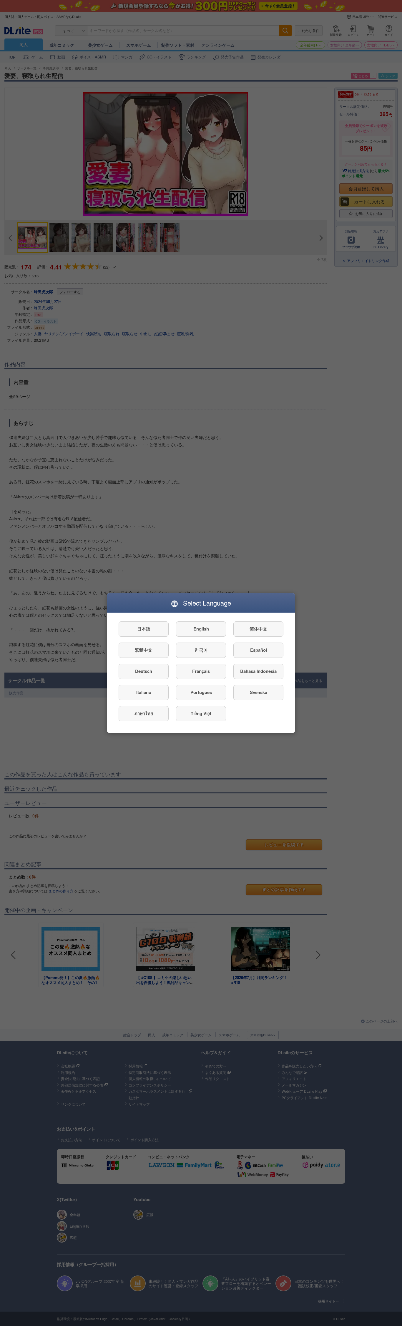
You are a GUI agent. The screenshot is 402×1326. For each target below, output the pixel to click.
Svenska (258, 692)
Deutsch (143, 671)
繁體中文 (143, 650)
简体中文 (258, 629)
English (201, 629)
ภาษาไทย (143, 713)
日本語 (143, 629)
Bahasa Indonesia (258, 671)
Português (201, 692)
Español (258, 650)
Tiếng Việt (201, 713)
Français (201, 671)
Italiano (143, 692)
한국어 (201, 650)
